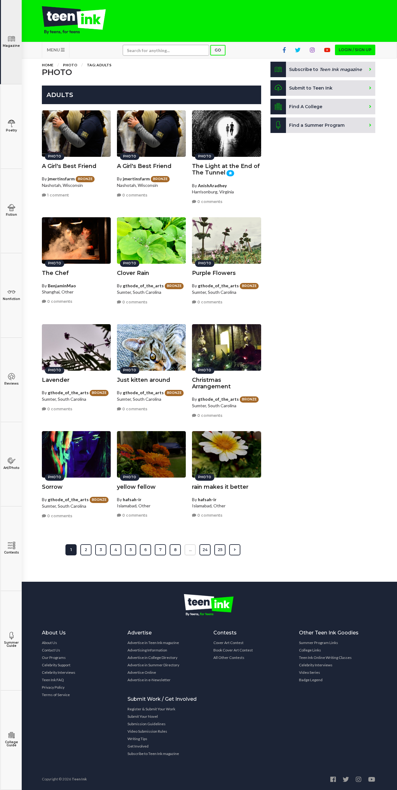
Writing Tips (137, 738)
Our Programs (54, 657)
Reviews (11, 384)
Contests (11, 552)
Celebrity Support (56, 665)
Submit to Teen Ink (310, 88)
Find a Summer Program (317, 125)
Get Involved (138, 746)
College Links (310, 650)
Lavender (55, 380)
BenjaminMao (62, 285)
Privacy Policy (53, 687)
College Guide (11, 743)
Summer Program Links (318, 642)
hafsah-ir (132, 499)
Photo (70, 65)
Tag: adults (99, 65)
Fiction (11, 215)
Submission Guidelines (146, 724)
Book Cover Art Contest (233, 650)
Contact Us (51, 650)
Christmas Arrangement (211, 383)
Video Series (309, 672)
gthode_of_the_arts (143, 285)
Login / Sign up (355, 49)
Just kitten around (143, 380)
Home (47, 65)
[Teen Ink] (80, 20)
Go (218, 50)
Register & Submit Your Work (151, 709)
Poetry (11, 130)
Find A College (305, 106)
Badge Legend (311, 679)
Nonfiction (11, 299)
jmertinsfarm (61, 178)
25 (220, 549)
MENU (54, 49)
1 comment (57, 195)
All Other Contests (228, 657)
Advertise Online (141, 672)
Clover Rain (133, 273)
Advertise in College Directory (152, 657)
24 (205, 549)
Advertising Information (147, 650)
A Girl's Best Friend (69, 166)
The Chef (55, 273)
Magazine (11, 46)
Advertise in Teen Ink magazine (153, 642)
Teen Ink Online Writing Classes (325, 657)
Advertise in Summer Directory (153, 665)
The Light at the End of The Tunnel (226, 169)
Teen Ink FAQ (53, 679)
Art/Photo (11, 468)
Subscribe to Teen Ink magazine (153, 753)
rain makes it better (220, 486)
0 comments (134, 195)
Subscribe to (325, 69)
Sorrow (52, 486)
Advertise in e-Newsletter (149, 679)
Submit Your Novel (142, 716)
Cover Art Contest (228, 642)
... (190, 549)
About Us (49, 642)
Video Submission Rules (147, 731)
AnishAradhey (212, 185)
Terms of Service (56, 694)
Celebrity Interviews (58, 672)
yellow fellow (136, 486)
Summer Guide (11, 644)
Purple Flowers (214, 273)
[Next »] (234, 549)
